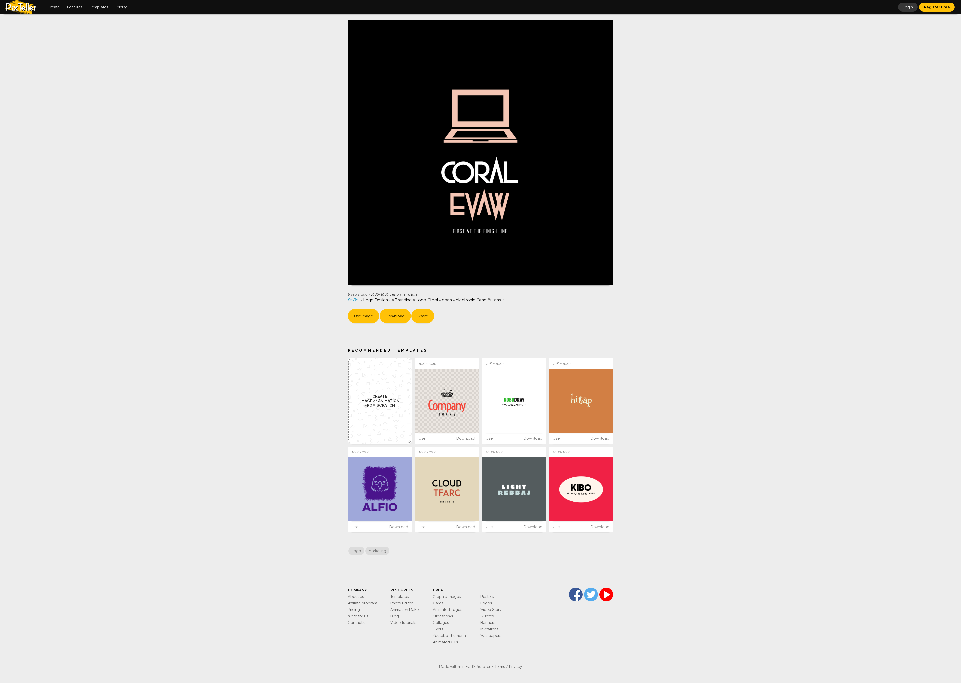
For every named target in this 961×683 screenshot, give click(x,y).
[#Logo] (380, 489)
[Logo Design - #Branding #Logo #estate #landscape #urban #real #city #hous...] (447, 401)
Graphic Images (447, 596)
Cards (438, 603)
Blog (394, 616)
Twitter (591, 594)
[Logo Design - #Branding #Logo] (514, 401)
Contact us (357, 622)
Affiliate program (362, 603)
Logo (356, 551)
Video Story (490, 609)
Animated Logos (447, 609)
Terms (500, 666)
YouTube (606, 594)
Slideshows (443, 616)
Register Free (937, 7)
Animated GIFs (445, 642)
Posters (487, 596)
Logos (486, 603)
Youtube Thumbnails (451, 635)
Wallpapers (490, 635)
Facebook (576, 594)
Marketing (377, 551)
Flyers (438, 629)
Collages (441, 622)
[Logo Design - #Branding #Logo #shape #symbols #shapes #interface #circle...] (581, 489)
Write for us (358, 616)
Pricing (354, 609)
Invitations (489, 629)
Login (908, 7)
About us (356, 596)
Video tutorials (403, 622)
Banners (487, 622)
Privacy (515, 666)
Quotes (487, 616)
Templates (399, 596)
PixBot (354, 299)
